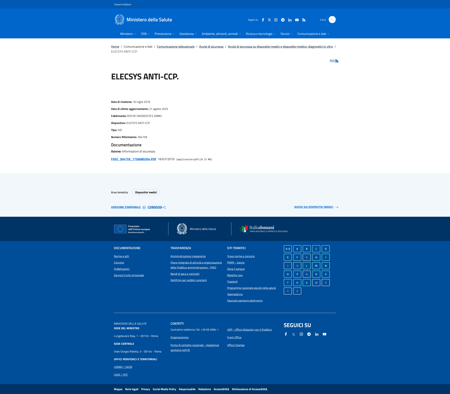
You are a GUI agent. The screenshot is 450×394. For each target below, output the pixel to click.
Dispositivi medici (146, 192)
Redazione (204, 389)
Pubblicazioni (122, 269)
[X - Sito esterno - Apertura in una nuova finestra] (269, 19)
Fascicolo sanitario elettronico (245, 300)
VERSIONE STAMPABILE (126, 207)
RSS (332, 60)
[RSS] (302, 19)
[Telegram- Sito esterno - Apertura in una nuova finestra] (281, 19)
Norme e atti (121, 256)
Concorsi (119, 262)
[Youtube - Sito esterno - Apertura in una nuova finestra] (295, 19)
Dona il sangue (236, 269)
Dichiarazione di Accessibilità (249, 389)
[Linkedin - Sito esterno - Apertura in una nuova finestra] (288, 19)
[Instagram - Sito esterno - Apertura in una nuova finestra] (274, 19)
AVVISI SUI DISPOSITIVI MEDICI (313, 207)
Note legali (131, 389)
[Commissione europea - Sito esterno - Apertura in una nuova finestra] (132, 229)
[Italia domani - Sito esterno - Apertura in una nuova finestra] (266, 228)
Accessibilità (221, 389)
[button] (332, 19)
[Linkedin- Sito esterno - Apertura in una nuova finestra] (317, 334)
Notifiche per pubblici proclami (189, 280)
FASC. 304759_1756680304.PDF (133, 159)
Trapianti (232, 281)
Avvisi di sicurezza (211, 46)
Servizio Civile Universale (129, 275)
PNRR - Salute (236, 262)
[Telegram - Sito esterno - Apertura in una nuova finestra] (309, 334)
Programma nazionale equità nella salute (251, 288)
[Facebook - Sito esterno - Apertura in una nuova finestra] (261, 19)
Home (115, 46)
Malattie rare (235, 275)
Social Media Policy (164, 389)
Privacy (145, 389)
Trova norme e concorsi (241, 256)
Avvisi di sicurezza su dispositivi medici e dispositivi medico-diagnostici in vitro (280, 46)
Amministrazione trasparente (188, 256)
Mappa (118, 389)
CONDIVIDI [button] (155, 207)
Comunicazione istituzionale (176, 46)
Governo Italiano (122, 4)
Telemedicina (235, 294)
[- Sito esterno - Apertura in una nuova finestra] (324, 334)
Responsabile (187, 389)
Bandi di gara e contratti (185, 274)
